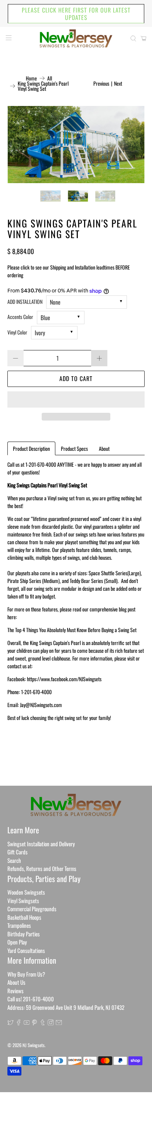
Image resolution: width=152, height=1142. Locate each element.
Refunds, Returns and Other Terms (41, 868)
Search (14, 860)
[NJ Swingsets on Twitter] (10, 1023)
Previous (101, 83)
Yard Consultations (26, 950)
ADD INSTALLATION (24, 301)
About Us (16, 982)
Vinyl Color (17, 332)
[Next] (133, 144)
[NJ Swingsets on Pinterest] (34, 1023)
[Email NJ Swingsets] (59, 1023)
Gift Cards (17, 852)
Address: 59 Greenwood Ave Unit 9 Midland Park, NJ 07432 (65, 1007)
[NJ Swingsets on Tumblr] (42, 1023)
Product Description (31, 448)
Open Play (17, 942)
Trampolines (19, 925)
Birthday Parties (23, 934)
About (104, 448)
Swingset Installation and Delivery (41, 844)
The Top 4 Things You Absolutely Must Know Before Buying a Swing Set (72, 630)
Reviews (15, 991)
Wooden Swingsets (26, 892)
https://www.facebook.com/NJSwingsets (64, 679)
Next (118, 83)
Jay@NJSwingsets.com (41, 705)
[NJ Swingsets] (76, 38)
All (49, 78)
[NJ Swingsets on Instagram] (51, 1023)
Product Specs (74, 448)
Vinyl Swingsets (23, 900)
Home (31, 78)
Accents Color (20, 316)
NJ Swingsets (34, 1045)
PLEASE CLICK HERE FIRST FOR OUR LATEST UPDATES (76, 14)
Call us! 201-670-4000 (30, 999)
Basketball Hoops (24, 917)
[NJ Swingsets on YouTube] (27, 1023)
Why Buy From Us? (26, 974)
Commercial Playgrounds (31, 909)
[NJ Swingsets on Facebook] (18, 1023)
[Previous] (19, 144)
